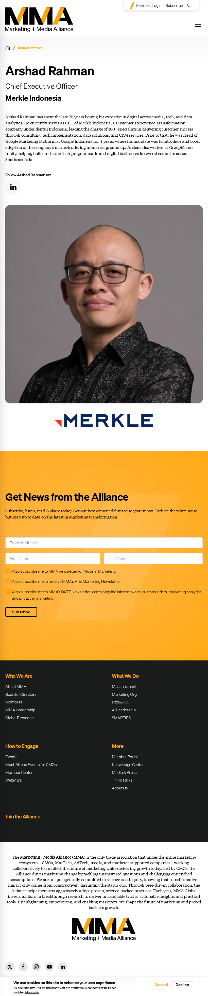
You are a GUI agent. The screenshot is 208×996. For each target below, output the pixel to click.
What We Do (125, 676)
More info (32, 992)
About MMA (15, 686)
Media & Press (124, 772)
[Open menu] (198, 25)
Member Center (19, 772)
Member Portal (125, 756)
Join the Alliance (22, 816)
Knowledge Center (128, 764)
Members (13, 702)
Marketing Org (124, 694)
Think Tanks (122, 780)
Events (11, 756)
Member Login (149, 5)
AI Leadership (124, 709)
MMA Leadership (20, 709)
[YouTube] (49, 966)
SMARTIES (121, 717)
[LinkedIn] (13, 187)
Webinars (13, 780)
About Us (120, 788)
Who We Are (18, 676)
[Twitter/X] (9, 966)
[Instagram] (36, 966)
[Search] (190, 5)
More (117, 746)
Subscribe (174, 5)
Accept (161, 985)
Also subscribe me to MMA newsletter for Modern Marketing (63, 571)
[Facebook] (23, 966)
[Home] (7, 48)
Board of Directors (20, 694)
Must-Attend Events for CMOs (31, 764)
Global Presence (19, 717)
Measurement (124, 686)
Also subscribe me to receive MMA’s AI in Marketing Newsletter (66, 581)
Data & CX (120, 702)
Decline (182, 984)
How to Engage (21, 746)
